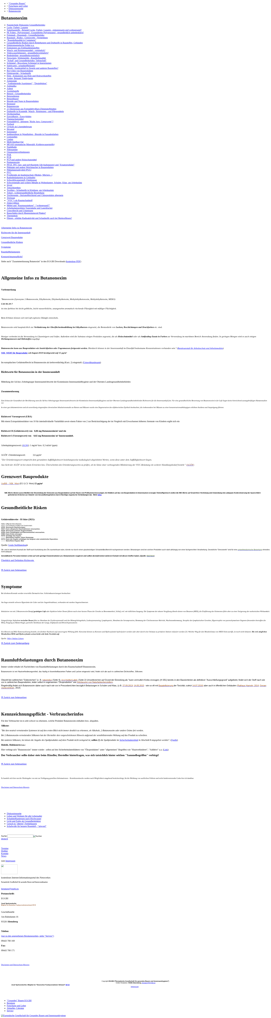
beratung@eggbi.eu (10, 889)
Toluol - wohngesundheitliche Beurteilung (25, 193)
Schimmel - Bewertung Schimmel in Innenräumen (29, 63)
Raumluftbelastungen (10, 252)
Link (166, 749)
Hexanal (10, 129)
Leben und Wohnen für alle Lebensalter (24, 816)
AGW (25, 445)
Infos (100, 495)
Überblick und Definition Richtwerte (17, 560)
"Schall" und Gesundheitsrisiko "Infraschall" (27, 60)
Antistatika (11, 86)
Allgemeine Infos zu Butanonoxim (16, 228)
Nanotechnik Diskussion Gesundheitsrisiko (26, 25)
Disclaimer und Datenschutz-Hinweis (15, 787)
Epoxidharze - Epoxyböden (19, 116)
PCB (9, 157)
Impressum (10, 861)
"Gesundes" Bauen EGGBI (19, 1000)
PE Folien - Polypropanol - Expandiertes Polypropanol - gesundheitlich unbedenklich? (45, 32)
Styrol (9, 185)
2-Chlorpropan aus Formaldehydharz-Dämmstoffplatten (31, 109)
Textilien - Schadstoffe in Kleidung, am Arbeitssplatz (30, 190)
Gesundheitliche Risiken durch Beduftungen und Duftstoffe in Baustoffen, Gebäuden (45, 43)
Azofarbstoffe (13, 91)
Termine (4, 848)
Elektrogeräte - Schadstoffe (19, 73)
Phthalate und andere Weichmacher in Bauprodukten (30, 167)
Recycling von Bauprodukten (20, 71)
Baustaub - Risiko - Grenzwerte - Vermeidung (27, 37)
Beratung (11, 1003)
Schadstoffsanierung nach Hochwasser (24, 818)
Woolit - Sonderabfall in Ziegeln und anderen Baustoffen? (32, 68)
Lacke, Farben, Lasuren (17, 27)
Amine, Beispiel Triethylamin (20, 78)
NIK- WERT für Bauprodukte (14, 353)
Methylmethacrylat (15, 142)
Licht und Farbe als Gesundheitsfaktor (24, 821)
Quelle (174, 740)
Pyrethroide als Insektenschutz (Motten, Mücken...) (29, 175)
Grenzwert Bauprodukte (12, 237)
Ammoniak (12, 81)
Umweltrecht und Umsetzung (20, 210)
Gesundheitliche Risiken (12, 242)
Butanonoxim (15, 11)
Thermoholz (12, 215)
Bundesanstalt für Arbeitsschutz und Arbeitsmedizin (200, 348)
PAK (9, 154)
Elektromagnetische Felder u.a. (20, 45)
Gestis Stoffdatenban (17, 545)
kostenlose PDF (73, 261)
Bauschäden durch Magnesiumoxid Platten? (26, 213)
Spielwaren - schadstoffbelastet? (21, 65)
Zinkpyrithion (13, 203)
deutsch (4, 839)
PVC (9, 172)
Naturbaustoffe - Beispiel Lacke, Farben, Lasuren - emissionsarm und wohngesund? (44, 30)
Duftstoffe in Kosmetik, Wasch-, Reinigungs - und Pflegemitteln (35, 111)
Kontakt (4, 853)
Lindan (10, 139)
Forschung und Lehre (18, 6)
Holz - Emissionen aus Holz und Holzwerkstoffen (29, 76)
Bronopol (11, 104)
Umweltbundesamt (91, 362)
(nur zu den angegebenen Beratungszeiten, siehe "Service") (27, 936)
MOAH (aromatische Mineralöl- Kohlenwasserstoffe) (30, 144)
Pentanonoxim (13, 162)
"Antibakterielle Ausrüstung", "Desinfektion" (27, 83)
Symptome (6, 247)
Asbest (10, 88)
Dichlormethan (13, 114)
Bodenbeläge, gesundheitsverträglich (23, 55)
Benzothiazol (12, 98)
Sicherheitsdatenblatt (129, 740)
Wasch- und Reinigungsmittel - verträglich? (26, 50)
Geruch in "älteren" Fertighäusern (22, 823)
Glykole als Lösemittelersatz (19, 126)
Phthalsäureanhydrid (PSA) (19, 170)
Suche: (4, 836)
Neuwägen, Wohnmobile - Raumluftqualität (26, 58)
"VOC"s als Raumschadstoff (19, 200)
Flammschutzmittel (15, 119)
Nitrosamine (12, 149)
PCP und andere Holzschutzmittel (22, 160)
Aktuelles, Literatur (15, 1008)
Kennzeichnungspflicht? (12, 256)
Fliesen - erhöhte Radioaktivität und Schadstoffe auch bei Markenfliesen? (39, 218)
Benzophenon (13, 96)
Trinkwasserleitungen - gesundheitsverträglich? (28, 53)
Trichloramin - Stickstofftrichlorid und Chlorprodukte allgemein (35, 195)
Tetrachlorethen (14, 187)
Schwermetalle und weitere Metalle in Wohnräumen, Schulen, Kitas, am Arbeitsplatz (44, 182)
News (3, 856)
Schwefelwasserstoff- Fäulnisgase (22, 180)
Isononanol (12, 132)
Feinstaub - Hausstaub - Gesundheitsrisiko (25, 35)
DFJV (68, 985)
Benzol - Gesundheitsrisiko (19, 93)
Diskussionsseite (16, 8)
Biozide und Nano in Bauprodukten (23, 101)
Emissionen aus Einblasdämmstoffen (23, 48)
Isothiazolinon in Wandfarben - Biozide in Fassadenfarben (32, 134)
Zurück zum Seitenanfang (14, 570)
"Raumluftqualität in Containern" (21, 40)
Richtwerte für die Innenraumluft (15, 232)
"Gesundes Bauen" (17, 3)
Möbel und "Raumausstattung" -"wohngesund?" (28, 205)
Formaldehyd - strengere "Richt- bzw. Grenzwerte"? (30, 121)
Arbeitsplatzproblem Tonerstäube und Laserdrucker (30, 208)
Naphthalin (12, 147)
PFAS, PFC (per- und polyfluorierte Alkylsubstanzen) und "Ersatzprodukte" (41, 165)
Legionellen (12, 137)
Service (10, 1011)
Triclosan (11, 198)
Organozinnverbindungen (18, 152)
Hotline (4, 851)
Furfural (10, 124)
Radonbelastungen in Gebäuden (21, 177)
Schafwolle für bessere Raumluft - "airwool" (26, 826)
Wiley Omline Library (15, 638)
